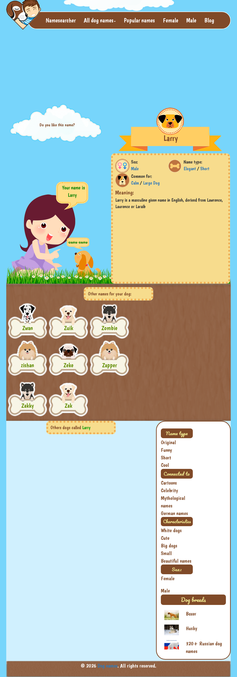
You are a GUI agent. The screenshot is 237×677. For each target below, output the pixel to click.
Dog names (108, 665)
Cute (165, 538)
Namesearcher (61, 20)
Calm (135, 183)
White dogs (171, 530)
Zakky (27, 405)
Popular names (139, 20)
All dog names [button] (98, 20)
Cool (165, 465)
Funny (166, 450)
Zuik (68, 327)
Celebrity (169, 490)
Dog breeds (193, 599)
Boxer (191, 613)
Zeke (68, 365)
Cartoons (169, 483)
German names (174, 513)
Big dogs (169, 545)
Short (204, 168)
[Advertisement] (118, 66)
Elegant (190, 168)
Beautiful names (176, 561)
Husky (191, 628)
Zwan (27, 327)
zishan (27, 365)
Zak (68, 405)
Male (191, 20)
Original (168, 442)
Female (170, 20)
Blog (209, 20)
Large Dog (151, 183)
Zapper (109, 365)
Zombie (109, 327)
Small (166, 553)
